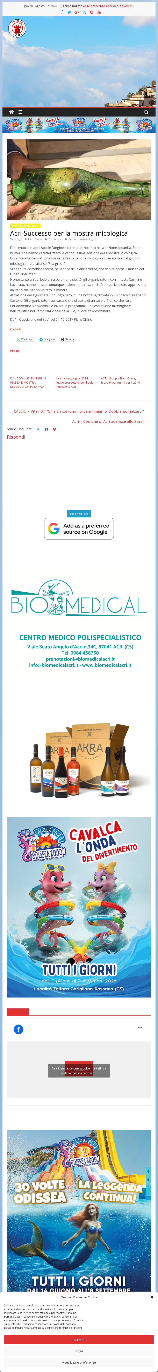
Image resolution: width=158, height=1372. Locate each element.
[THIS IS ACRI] (11, 112)
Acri (71, 239)
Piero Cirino (35, 239)
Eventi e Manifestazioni (25, 225)
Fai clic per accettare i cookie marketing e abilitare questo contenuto (79, 1070)
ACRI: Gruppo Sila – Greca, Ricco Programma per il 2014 (120, 380)
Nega (79, 1351)
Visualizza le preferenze (79, 1362)
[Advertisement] (79, 76)
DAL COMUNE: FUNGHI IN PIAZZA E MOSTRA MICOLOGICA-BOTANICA (28, 382)
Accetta (79, 1340)
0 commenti (55, 239)
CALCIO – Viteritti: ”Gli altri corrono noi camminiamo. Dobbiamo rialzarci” (76, 411)
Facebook (18, 1011)
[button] (152, 1297)
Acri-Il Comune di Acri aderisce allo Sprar (110, 421)
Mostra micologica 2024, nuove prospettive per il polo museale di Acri (75, 382)
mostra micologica (85, 239)
